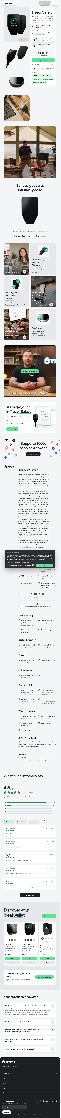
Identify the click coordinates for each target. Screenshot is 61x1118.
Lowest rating (34, 822)
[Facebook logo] (47, 1101)
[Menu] (16, 3)
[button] (30, 1010)
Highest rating (21, 822)
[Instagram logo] (44, 1101)
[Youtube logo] (53, 1101)
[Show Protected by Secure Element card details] (51, 271)
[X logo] (37, 1101)
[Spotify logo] (56, 1101)
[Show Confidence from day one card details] (51, 337)
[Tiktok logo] (50, 1101)
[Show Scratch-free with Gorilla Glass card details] (51, 304)
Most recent (9, 822)
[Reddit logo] (40, 1101)
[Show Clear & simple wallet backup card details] (24, 337)
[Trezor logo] (7, 3)
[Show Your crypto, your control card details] (24, 271)
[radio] (8, 940)
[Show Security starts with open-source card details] (24, 304)
